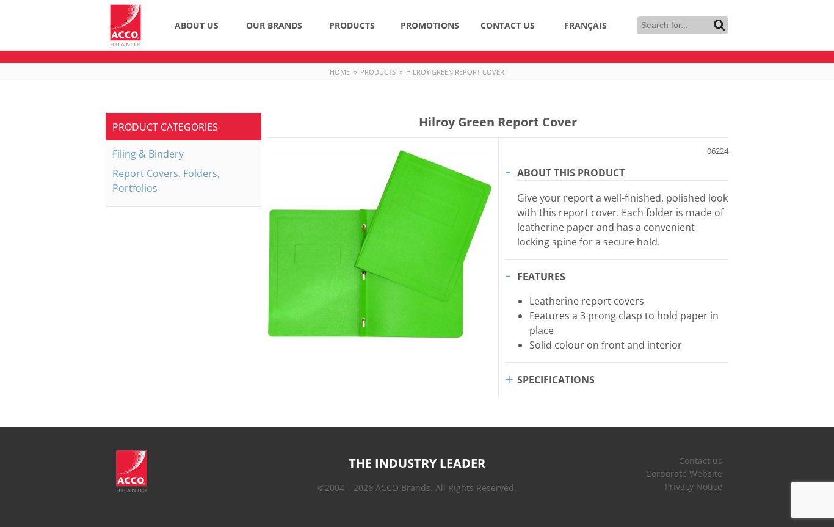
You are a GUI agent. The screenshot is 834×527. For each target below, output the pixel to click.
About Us (197, 25)
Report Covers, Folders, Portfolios (166, 181)
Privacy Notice (693, 486)
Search (719, 25)
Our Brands (274, 25)
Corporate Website (684, 473)
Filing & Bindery (148, 154)
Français (585, 25)
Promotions (430, 25)
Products (352, 25)
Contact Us (507, 25)
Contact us (700, 461)
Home (340, 71)
